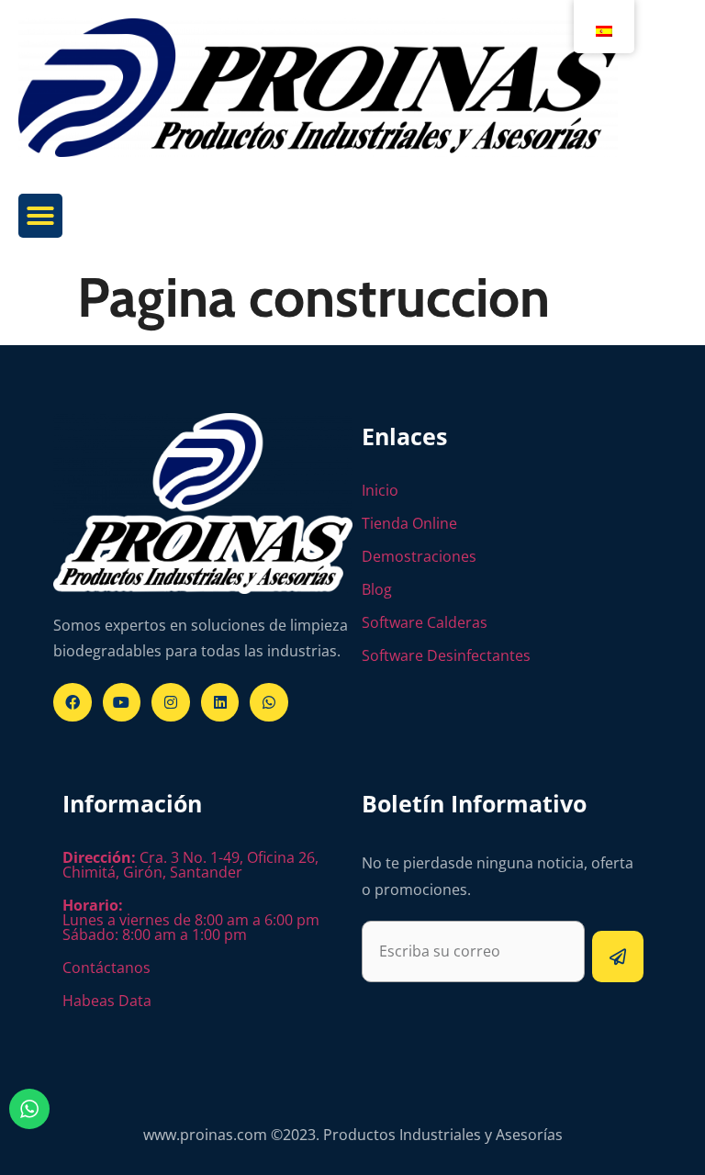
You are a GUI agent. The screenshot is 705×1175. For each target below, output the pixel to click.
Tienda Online (409, 523)
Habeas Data (106, 1000)
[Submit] (617, 956)
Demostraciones (419, 556)
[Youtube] (122, 702)
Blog (377, 589)
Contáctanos (106, 967)
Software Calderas (424, 622)
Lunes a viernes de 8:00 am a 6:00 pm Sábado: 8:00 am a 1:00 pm (190, 920)
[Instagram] (170, 702)
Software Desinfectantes (446, 655)
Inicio (380, 490)
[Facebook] (72, 702)
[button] (40, 216)
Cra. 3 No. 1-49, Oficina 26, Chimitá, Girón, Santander (190, 864)
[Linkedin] (220, 702)
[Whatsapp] (269, 702)
